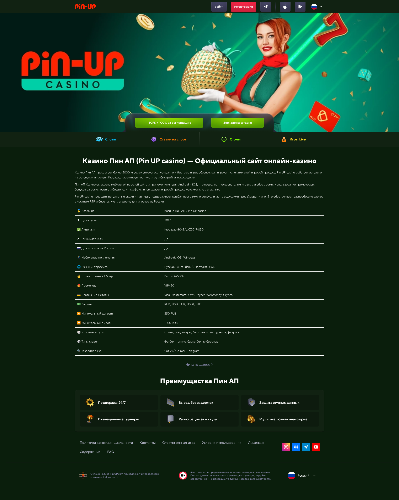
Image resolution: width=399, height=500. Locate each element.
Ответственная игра (178, 442)
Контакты (148, 442)
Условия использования (221, 442)
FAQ (110, 452)
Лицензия (256, 442)
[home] (85, 7)
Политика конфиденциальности (106, 442)
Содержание (90, 452)
